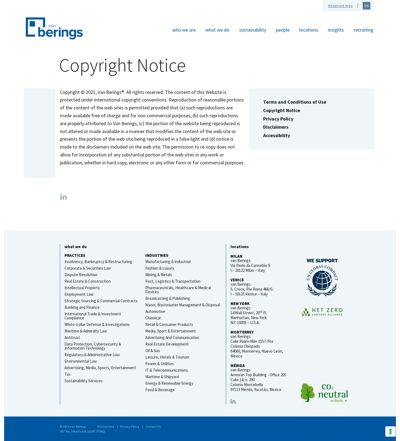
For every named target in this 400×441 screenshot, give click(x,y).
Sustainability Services (83, 380)
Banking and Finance (82, 307)
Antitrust (72, 337)
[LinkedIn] (233, 401)
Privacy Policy (278, 119)
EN (367, 5)
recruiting (363, 30)
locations (308, 30)
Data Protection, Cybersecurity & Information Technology (92, 346)
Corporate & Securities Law (87, 268)
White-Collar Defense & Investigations (97, 324)
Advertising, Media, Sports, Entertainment (100, 367)
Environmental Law (80, 361)
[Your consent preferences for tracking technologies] (390, 431)
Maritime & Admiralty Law (85, 331)
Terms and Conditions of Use (294, 102)
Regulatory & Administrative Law (92, 354)
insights (336, 30)
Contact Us (153, 426)
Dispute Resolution (80, 274)
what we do (217, 30)
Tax (67, 374)
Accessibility (276, 135)
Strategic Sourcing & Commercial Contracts (101, 300)
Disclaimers (275, 127)
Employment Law (79, 294)
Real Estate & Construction (87, 281)
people (283, 30)
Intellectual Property (82, 287)
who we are (184, 30)
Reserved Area (340, 5)
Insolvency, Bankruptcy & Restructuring (98, 261)
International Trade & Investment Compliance (92, 315)
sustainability (252, 30)
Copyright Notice (281, 110)
